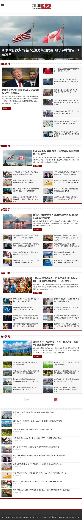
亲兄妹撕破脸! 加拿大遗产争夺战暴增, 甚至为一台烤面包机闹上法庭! (37, 438)
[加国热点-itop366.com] (41, 5)
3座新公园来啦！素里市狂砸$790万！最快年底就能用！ (33, 429)
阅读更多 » (6, 108)
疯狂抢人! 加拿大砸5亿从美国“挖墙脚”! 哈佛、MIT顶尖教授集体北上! (37, 481)
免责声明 (53, 517)
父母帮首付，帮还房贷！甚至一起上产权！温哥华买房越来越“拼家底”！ (38, 421)
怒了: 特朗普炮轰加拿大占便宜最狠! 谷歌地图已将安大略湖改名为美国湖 (39, 455)
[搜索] (55, 399)
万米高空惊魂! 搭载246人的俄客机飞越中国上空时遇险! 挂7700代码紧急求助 (66, 318)
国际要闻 (5, 64)
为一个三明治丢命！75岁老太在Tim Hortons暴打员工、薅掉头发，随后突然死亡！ (66, 103)
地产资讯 (5, 336)
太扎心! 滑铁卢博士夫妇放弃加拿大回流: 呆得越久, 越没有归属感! (36, 447)
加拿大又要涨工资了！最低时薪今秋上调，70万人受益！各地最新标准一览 (39, 473)
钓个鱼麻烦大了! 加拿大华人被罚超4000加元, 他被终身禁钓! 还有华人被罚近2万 (66, 238)
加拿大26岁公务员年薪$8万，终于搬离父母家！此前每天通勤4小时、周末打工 (25, 199)
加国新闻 (5, 146)
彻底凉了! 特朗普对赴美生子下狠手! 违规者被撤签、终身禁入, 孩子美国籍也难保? (66, 134)
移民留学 (5, 209)
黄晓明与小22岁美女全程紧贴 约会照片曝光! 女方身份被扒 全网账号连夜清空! (25, 318)
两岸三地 (5, 273)
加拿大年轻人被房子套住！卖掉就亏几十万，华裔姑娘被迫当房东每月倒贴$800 (66, 390)
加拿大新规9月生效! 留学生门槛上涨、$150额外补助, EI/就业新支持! (37, 464)
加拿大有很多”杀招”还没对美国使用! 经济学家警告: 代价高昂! (34, 412)
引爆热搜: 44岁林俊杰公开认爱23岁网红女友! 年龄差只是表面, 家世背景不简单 (66, 326)
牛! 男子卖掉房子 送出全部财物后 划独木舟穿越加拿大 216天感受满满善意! (66, 81)
